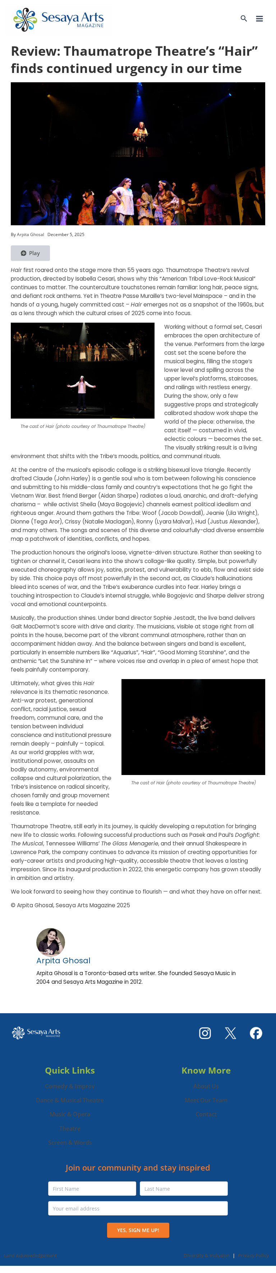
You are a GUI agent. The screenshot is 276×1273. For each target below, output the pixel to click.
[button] (244, 19)
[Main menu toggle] (259, 19)
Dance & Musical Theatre (70, 1100)
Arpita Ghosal (63, 960)
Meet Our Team (206, 1100)
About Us (206, 1086)
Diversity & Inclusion (207, 1255)
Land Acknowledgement (30, 1255)
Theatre (69, 1129)
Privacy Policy (253, 1255)
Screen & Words (70, 1143)
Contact (206, 1114)
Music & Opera (70, 1114)
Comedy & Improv (70, 1086)
